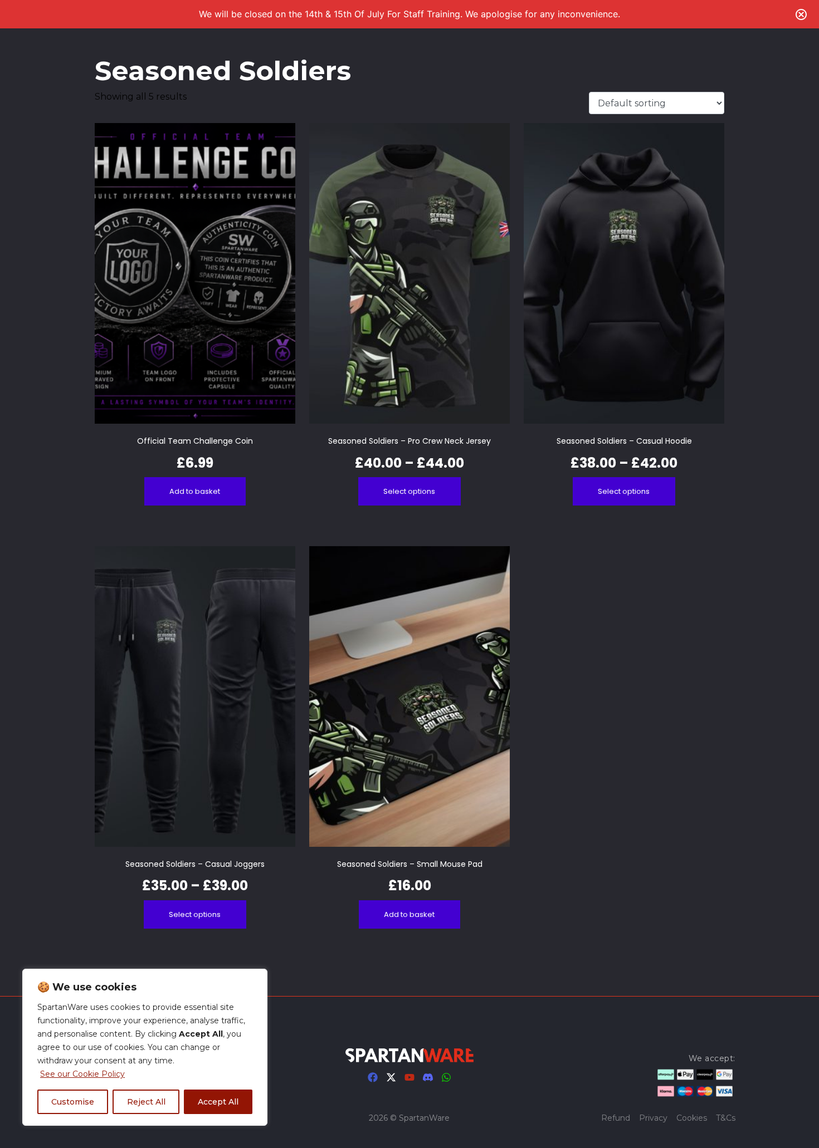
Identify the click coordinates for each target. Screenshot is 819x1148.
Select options (409, 491)
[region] (144, 1047)
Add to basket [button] (194, 491)
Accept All (218, 1102)
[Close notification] (801, 14)
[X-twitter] (391, 1077)
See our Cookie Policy (82, 1074)
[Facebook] (373, 1077)
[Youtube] (409, 1077)
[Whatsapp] (446, 1077)
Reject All (146, 1102)
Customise (72, 1102)
